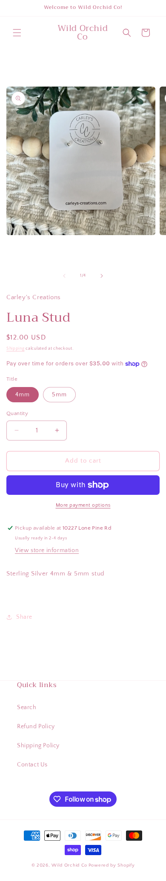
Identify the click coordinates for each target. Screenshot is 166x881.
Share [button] (24, 617)
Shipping (15, 348)
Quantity (17, 413)
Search (27, 707)
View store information (47, 550)
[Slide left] (64, 276)
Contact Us (32, 764)
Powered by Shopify (112, 865)
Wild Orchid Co (69, 865)
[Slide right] (101, 276)
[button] (17, 32)
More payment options (83, 505)
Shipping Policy (38, 745)
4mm (22, 394)
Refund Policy (36, 726)
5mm (59, 394)
